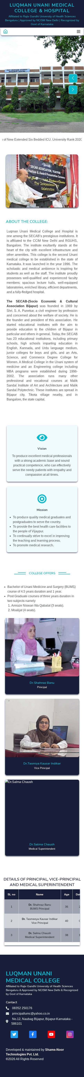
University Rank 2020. (60, 139)
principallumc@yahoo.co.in (31, 1013)
